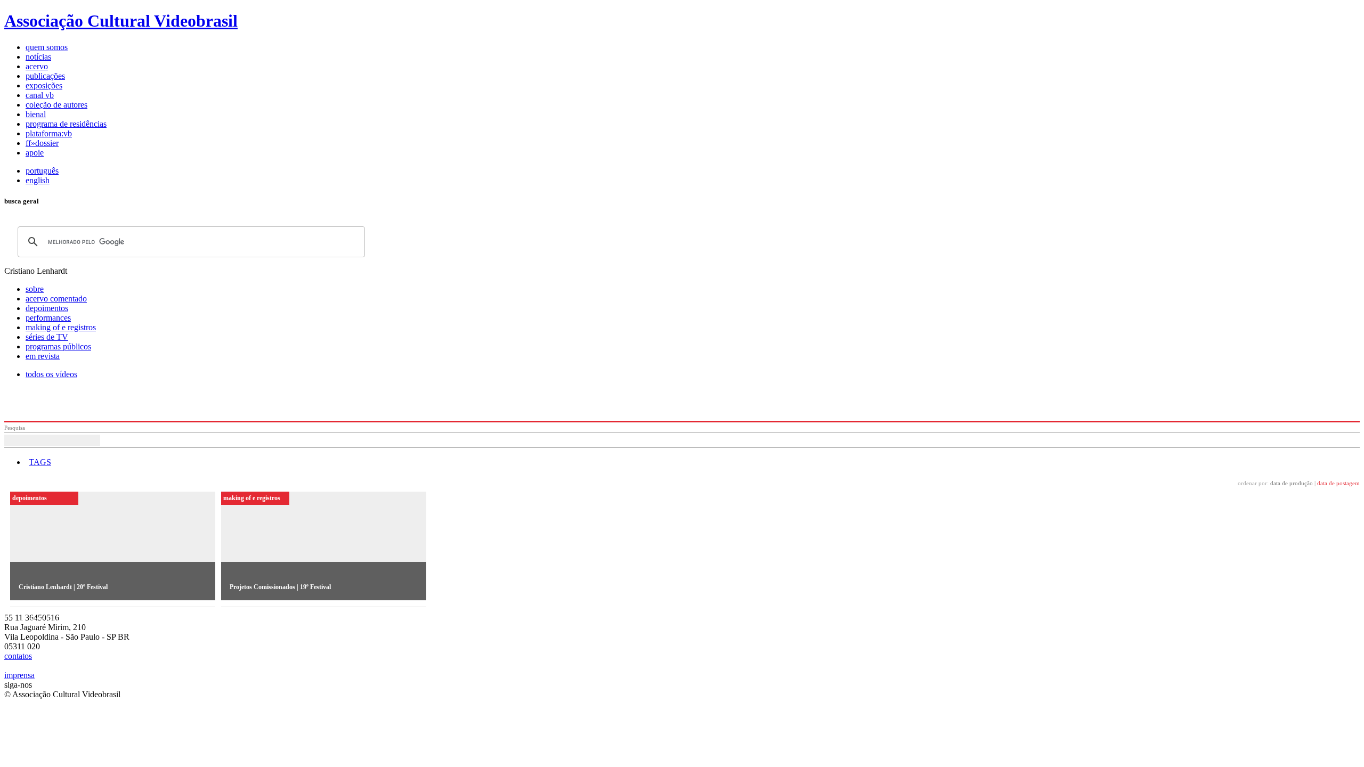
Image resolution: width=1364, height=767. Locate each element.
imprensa (19, 675)
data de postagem (1338, 483)
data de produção (1291, 483)
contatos (18, 655)
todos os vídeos (51, 374)
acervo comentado (56, 298)
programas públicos (58, 346)
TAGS (40, 462)
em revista (43, 356)
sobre (35, 288)
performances (48, 317)
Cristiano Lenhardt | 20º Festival (63, 587)
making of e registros (61, 327)
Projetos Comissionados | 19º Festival (280, 587)
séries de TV (47, 336)
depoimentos (47, 308)
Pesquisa (14, 428)
